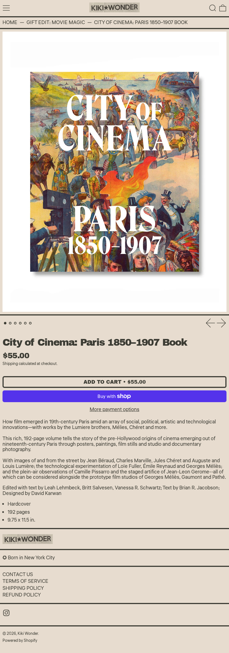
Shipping (10, 364)
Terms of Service (25, 581)
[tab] (5, 323)
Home (10, 22)
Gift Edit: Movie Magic (56, 22)
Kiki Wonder (28, 634)
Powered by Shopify (20, 640)
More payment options (114, 409)
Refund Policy (22, 594)
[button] (212, 8)
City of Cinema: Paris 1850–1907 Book (141, 22)
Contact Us (18, 574)
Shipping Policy (23, 588)
